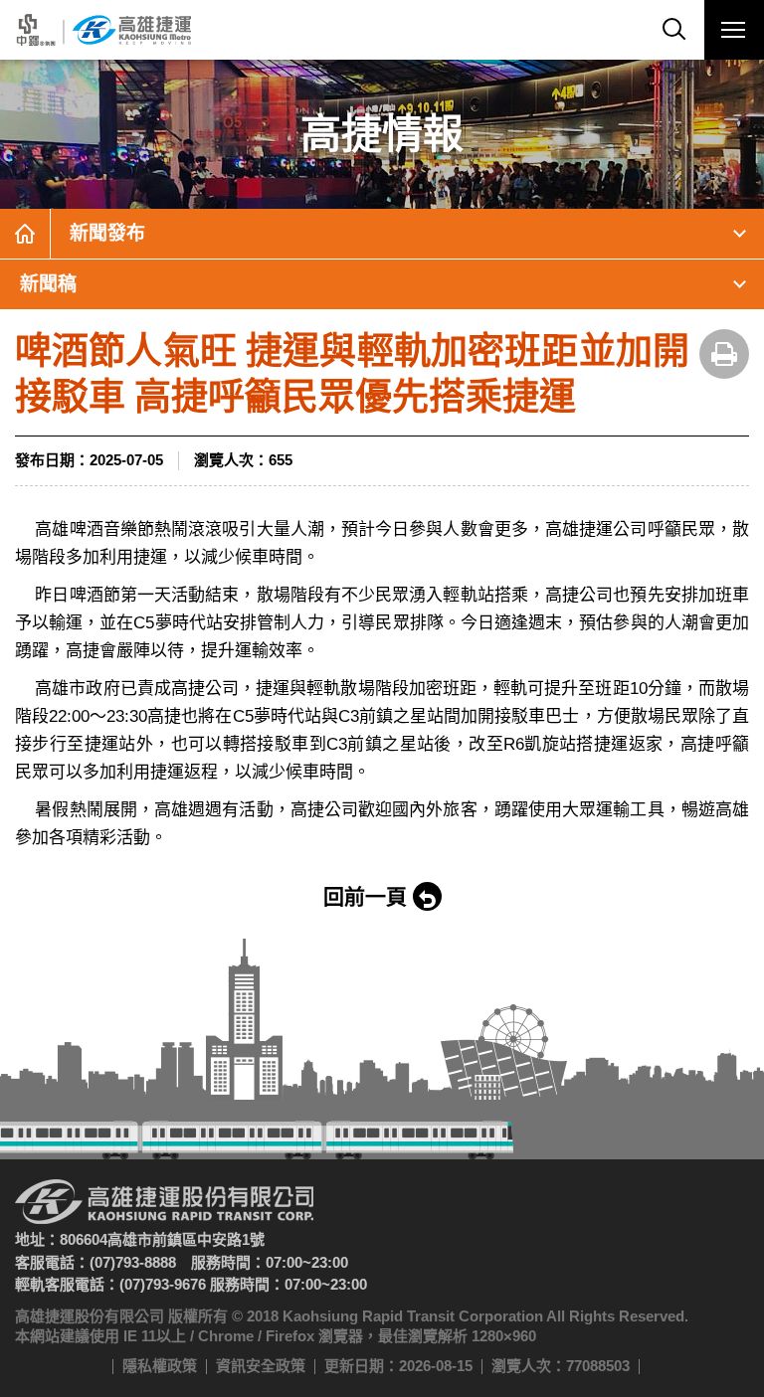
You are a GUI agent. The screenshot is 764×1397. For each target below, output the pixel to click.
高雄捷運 (102, 30)
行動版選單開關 (734, 30)
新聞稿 (48, 283)
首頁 (25, 234)
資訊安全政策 (260, 1365)
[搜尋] (674, 30)
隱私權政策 (159, 1365)
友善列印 (724, 354)
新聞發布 (107, 233)
